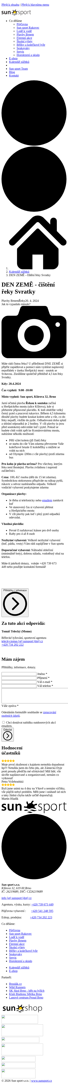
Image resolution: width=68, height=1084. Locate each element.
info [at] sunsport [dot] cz (17, 898)
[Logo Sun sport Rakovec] (22, 1054)
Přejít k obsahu (10, 4)
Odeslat (7, 729)
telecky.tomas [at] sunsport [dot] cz (22, 641)
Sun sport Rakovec (20, 933)
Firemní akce (17, 944)
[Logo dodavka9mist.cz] (19, 1060)
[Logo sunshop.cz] (22, 1013)
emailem (47, 500)
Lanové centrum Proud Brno (26, 997)
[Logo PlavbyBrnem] (19, 1077)
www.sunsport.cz (41, 1080)
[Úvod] (37, 268)
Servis (12, 957)
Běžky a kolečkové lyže (23, 950)
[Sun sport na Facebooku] (34, 144)
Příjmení (43, 677)
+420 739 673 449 (42, 904)
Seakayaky (15, 954)
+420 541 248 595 (42, 911)
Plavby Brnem (17, 940)
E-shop (13, 971)
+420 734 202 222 (13, 644)
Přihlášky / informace (15, 590)
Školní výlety (17, 947)
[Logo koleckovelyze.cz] (20, 1022)
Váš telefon (45, 685)
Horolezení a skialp (20, 961)
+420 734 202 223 (41, 917)
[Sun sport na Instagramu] (34, 210)
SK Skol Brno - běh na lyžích (26, 990)
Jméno (42, 674)
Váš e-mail (44, 681)
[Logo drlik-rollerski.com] (22, 1035)
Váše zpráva (10, 705)
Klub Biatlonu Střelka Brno (25, 994)
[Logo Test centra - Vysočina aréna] (20, 1041)
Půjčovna (14, 930)
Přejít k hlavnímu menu (35, 4)
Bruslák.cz (15, 983)
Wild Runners (17, 987)
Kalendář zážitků (19, 271)
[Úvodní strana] (16, 14)
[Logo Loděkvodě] (19, 1067)
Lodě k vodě (16, 937)
